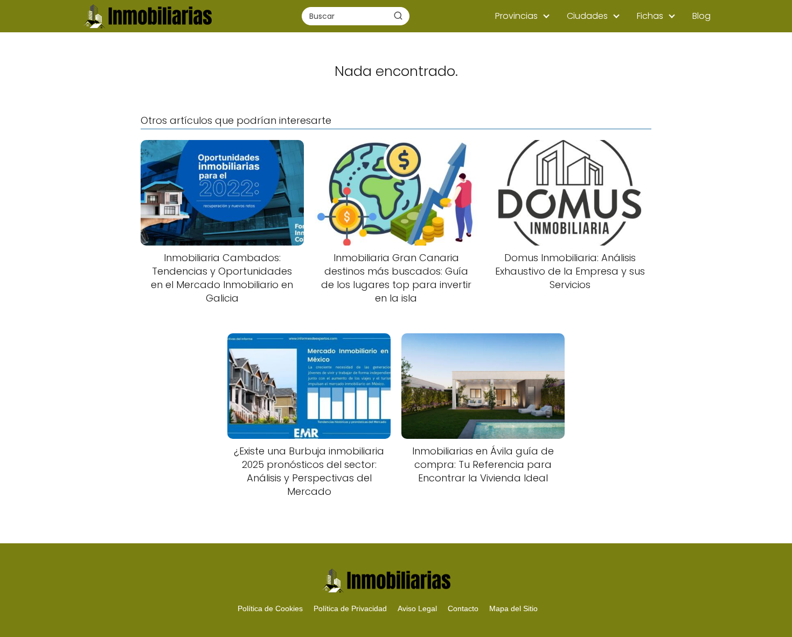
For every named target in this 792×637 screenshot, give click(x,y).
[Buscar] (398, 15)
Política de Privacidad (350, 608)
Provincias (516, 16)
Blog (701, 16)
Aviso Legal (417, 608)
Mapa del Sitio (513, 608)
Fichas (650, 16)
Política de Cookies (270, 608)
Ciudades (587, 16)
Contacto (463, 608)
